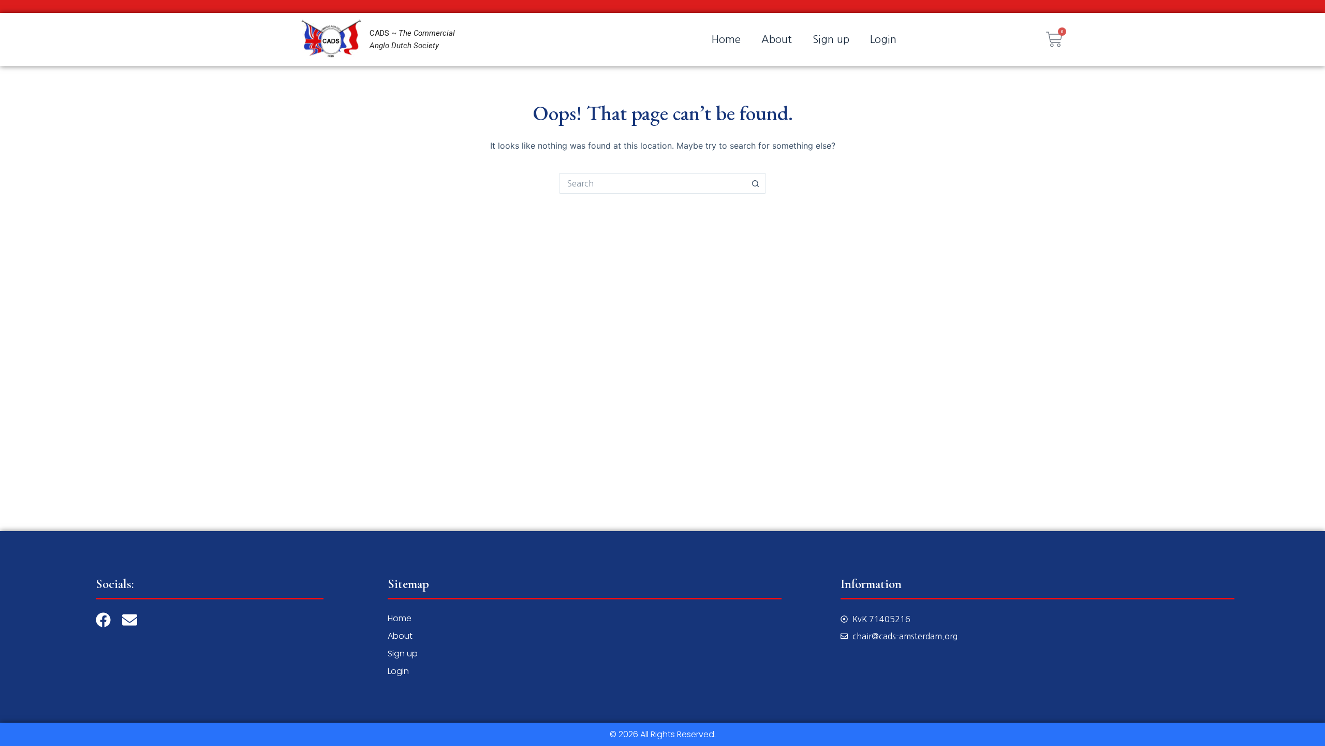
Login (883, 39)
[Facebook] (103, 619)
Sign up (831, 39)
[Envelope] (129, 619)
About (776, 39)
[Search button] (755, 183)
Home (726, 39)
